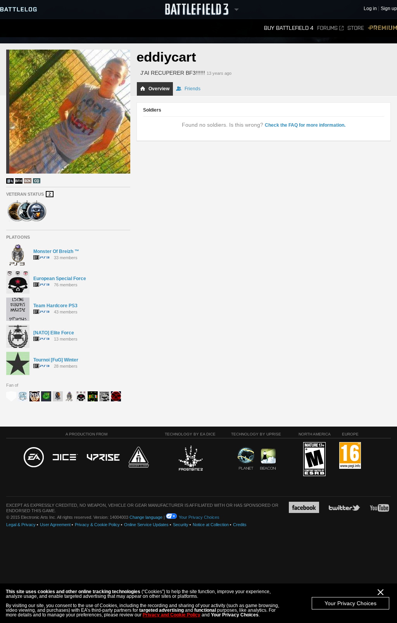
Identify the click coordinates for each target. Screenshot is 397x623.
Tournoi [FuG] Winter (55, 360)
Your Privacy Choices (350, 603)
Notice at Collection (211, 524)
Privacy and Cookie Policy (171, 615)
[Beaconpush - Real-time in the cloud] (268, 459)
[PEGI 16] (350, 456)
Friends (192, 88)
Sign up (389, 8)
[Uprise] (103, 457)
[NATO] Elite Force (53, 333)
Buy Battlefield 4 (288, 28)
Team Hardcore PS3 (55, 305)
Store (355, 28)
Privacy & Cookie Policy (97, 524)
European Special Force (59, 278)
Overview (158, 88)
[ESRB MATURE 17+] (314, 459)
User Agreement (55, 524)
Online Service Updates (146, 524)
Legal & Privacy (21, 524)
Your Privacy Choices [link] (199, 517)
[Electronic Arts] (34, 457)
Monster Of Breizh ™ (56, 251)
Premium (382, 28)
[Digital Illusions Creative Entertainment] (65, 457)
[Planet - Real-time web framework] (246, 458)
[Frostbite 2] (190, 459)
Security (180, 524)
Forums (327, 28)
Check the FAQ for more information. (305, 125)
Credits (240, 524)
